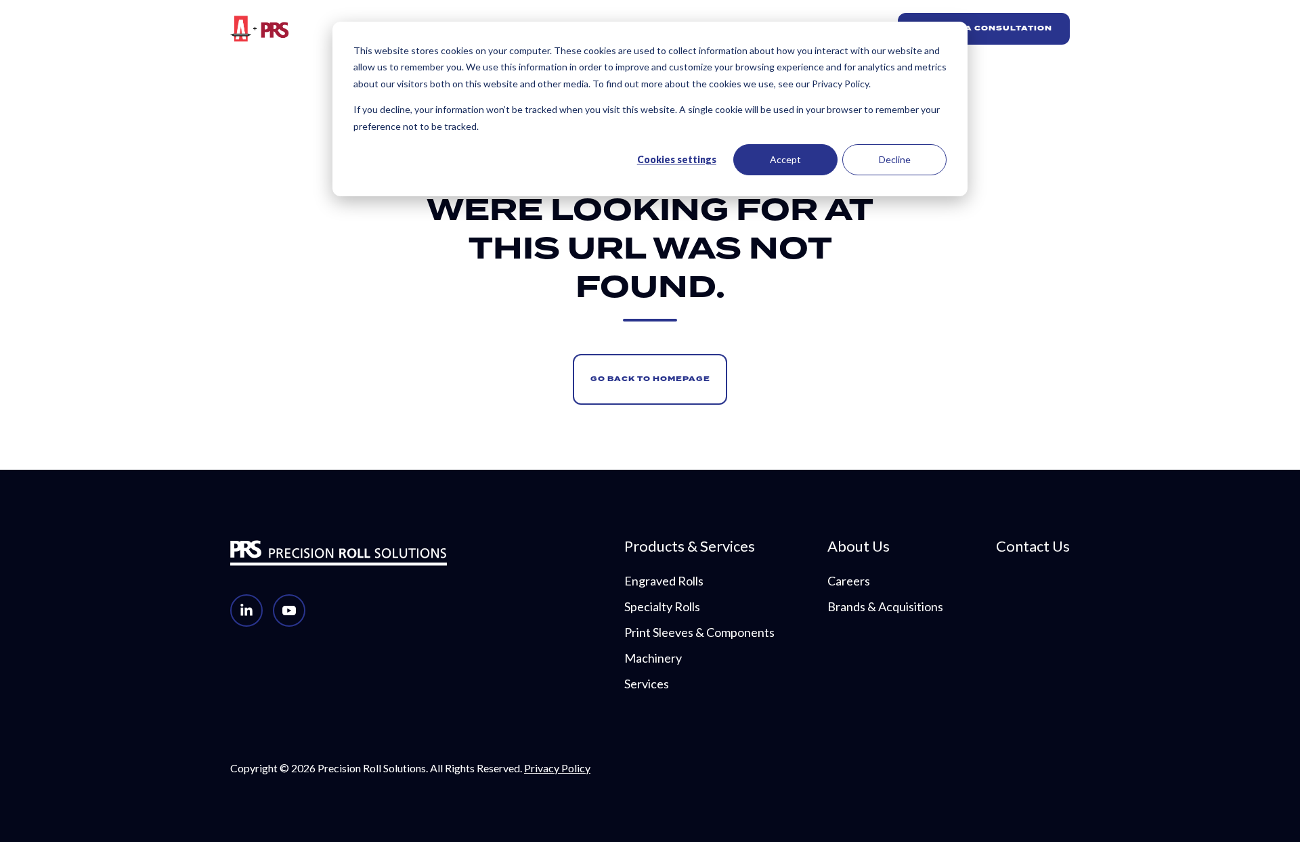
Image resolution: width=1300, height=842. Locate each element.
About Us (858, 546)
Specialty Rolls (662, 606)
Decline (895, 159)
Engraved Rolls (663, 580)
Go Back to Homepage (650, 379)
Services (646, 683)
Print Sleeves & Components (699, 632)
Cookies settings (676, 159)
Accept (785, 159)
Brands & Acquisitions (885, 606)
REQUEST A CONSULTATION (983, 28)
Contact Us (1033, 546)
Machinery (653, 657)
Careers (848, 580)
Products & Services (689, 546)
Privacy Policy (557, 767)
